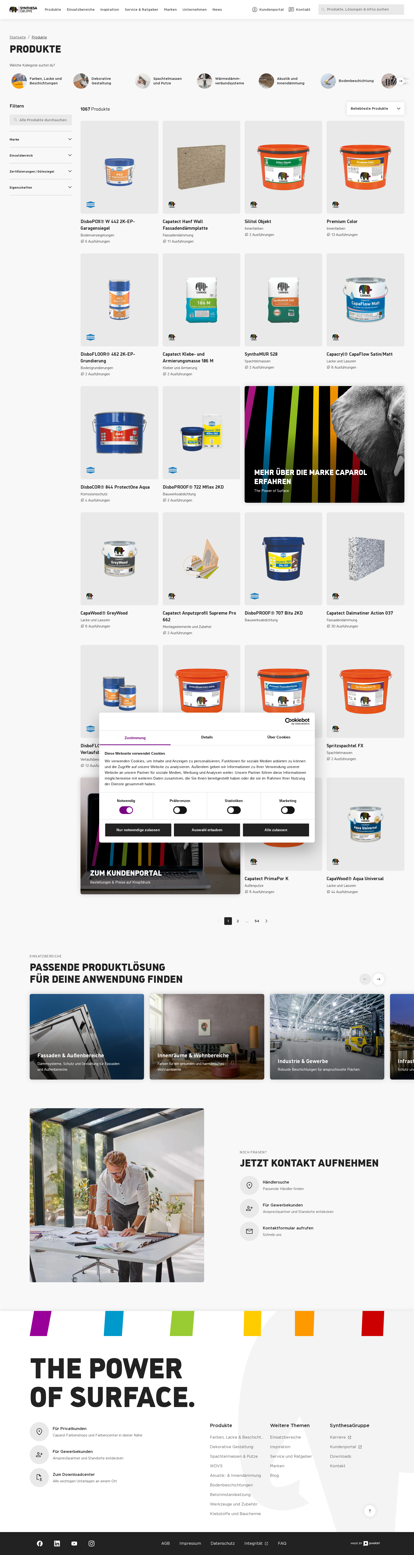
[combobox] (41, 120)
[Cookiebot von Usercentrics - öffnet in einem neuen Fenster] (289, 721)
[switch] (180, 810)
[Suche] (13, 120)
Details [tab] (207, 737)
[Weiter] (400, 81)
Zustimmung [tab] (135, 738)
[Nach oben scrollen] (370, 1511)
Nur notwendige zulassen (138, 830)
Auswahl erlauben (207, 830)
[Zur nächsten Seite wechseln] (265, 921)
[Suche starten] (68, 120)
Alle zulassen (275, 830)
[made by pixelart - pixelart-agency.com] (365, 1543)
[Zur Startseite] (23, 9)
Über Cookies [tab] (278, 737)
